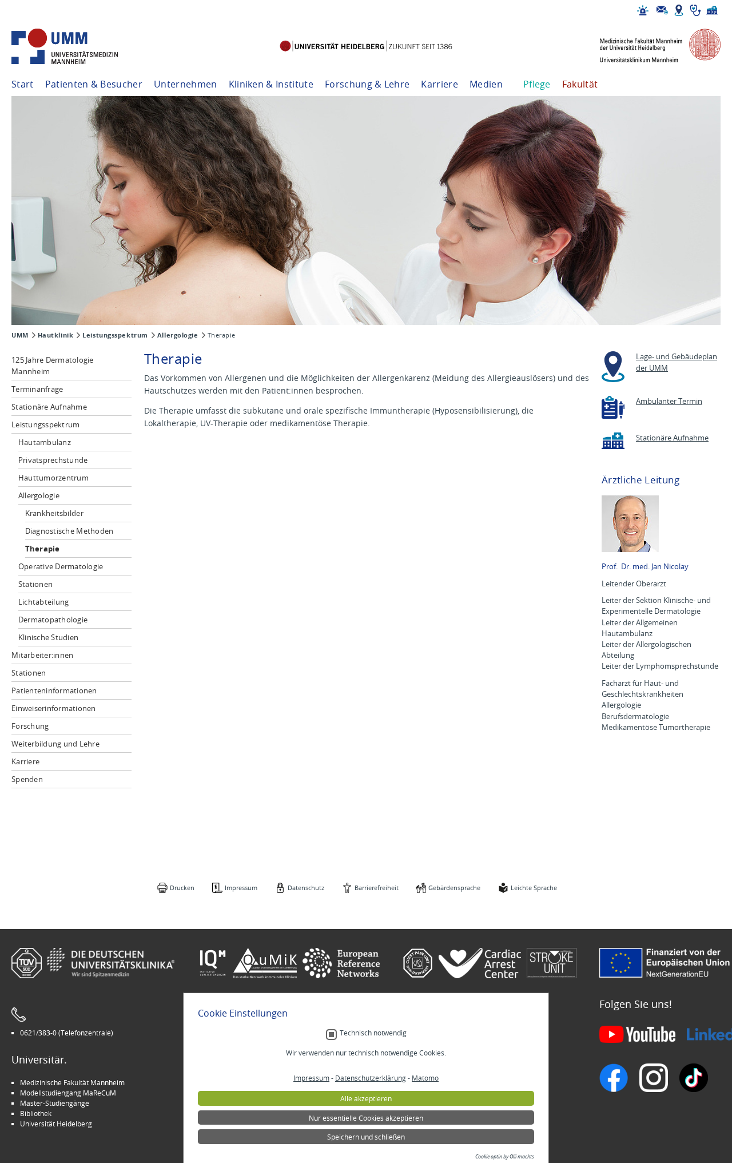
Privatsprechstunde (53, 460)
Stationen (35, 584)
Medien (486, 84)
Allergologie (177, 335)
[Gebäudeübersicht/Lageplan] (679, 10)
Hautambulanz (44, 442)
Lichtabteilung (43, 602)
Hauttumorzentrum (53, 478)
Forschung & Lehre (367, 84)
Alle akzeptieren (366, 1098)
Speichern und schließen (366, 1136)
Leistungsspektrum (115, 335)
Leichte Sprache (534, 887)
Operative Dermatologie (61, 566)
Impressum (241, 887)
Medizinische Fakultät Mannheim (72, 1082)
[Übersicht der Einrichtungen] (712, 10)
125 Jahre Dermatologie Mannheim (52, 365)
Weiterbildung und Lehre (55, 744)
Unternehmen (185, 84)
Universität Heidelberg (56, 1123)
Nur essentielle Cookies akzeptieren (366, 1117)
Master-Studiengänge (54, 1103)
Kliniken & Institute (271, 84)
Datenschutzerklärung (370, 1077)
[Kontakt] (662, 10)
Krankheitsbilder (54, 513)
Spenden (27, 779)
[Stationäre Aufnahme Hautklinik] (613, 440)
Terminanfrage (37, 389)
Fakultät (580, 84)
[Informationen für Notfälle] (643, 10)
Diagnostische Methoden (69, 531)
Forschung (30, 726)
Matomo (425, 1077)
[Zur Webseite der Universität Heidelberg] (366, 46)
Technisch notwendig (373, 1033)
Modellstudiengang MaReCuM (68, 1092)
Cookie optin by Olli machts (504, 1156)
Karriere (439, 84)
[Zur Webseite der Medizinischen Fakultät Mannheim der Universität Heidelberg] (652, 46)
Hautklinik (56, 335)
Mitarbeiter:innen (42, 655)
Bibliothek (35, 1113)
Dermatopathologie (52, 619)
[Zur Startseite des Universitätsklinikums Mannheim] (80, 46)
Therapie (42, 548)
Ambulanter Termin (669, 401)
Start (22, 84)
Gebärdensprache (454, 887)
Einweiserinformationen (53, 708)
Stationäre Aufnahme (49, 407)
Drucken (182, 887)
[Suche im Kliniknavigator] (695, 10)
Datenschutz (306, 887)
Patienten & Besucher (93, 84)
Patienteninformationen (54, 690)
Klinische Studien (48, 637)
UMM (20, 335)
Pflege (537, 84)
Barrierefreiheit (377, 887)
